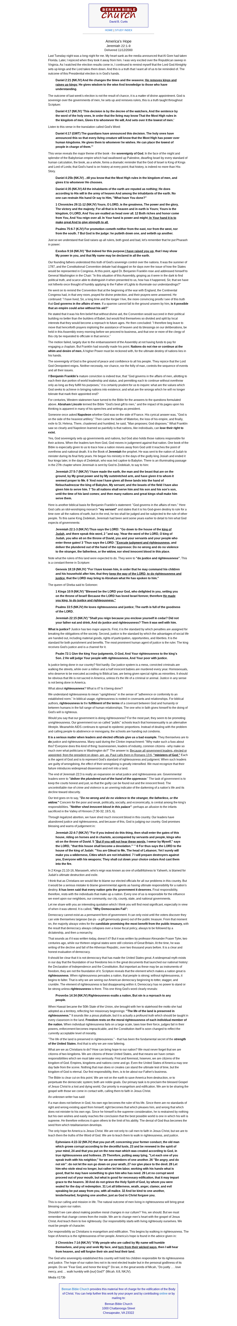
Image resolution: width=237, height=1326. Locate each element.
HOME (109, 30)
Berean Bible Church (75, 1289)
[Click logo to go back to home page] (118, 18)
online (163, 1293)
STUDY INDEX (123, 30)
